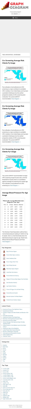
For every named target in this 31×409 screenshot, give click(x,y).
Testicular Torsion (7, 336)
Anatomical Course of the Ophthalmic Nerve (12, 309)
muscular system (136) (8, 379)
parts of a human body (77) (9, 387)
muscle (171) (6, 370)
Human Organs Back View (12, 261)
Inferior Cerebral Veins (8, 334)
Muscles (5, 354)
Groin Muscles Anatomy (11, 282)
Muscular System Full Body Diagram (14, 296)
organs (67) (5, 392)
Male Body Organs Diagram (12, 268)
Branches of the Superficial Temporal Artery (12, 318)
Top (4, 361)
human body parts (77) (8, 389)
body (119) (5, 381)
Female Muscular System (12, 293)
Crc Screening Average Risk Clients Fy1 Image (13, 150)
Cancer (4, 350)
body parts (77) (6, 391)
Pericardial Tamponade (8, 315)
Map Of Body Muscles (11, 265)
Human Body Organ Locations (13, 255)
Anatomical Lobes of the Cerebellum (11, 328)
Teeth (4, 359)
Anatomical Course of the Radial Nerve (11, 317)
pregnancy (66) (6, 395)
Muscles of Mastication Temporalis (10, 331)
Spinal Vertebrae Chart (11, 258)
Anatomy (5, 345)
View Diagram (16, 99)
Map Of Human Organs (11, 251)
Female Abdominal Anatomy (12, 275)
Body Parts (5, 346)
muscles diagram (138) (8, 375)
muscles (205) (6, 368)
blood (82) (5, 386)
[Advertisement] (15, 35)
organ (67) (5, 394)
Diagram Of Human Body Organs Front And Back (17, 279)
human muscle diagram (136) (9, 378)
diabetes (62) (6, 397)
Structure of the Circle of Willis (9, 320)
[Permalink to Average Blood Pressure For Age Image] (13, 230)
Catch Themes (19, 406)
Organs (4, 356)
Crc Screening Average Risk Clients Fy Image (13, 61)
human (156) (5, 372)
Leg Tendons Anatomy (11, 286)
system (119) (6, 383)
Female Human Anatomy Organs (13, 300)
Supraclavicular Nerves (8, 311)
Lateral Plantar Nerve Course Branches (11, 330)
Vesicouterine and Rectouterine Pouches (12, 333)
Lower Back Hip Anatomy (12, 272)
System (4, 357)
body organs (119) (7, 384)
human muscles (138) (7, 373)
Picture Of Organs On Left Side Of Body (15, 289)
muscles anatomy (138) (8, 376)
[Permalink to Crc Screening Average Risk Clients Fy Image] (14, 85)
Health (4, 353)
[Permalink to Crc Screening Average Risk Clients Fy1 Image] (14, 174)
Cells (4, 351)
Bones (4, 348)
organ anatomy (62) (7, 398)
